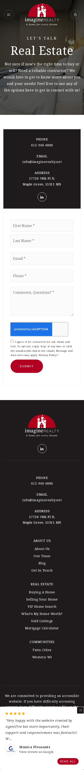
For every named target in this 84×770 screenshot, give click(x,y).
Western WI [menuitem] (42, 657)
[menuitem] (42, 663)
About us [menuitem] (42, 549)
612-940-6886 (42, 145)
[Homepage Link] (42, 14)
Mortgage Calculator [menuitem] (42, 628)
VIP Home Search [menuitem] (42, 606)
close (80, 710)
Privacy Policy (48, 355)
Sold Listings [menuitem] (42, 621)
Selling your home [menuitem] (42, 599)
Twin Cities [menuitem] (42, 650)
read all (68, 761)
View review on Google (36, 752)
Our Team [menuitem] (42, 556)
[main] (42, 200)
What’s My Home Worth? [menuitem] (42, 614)
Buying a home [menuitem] (42, 592)
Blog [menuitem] (42, 563)
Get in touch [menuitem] (42, 570)
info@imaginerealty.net (42, 162)
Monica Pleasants (34, 747)
